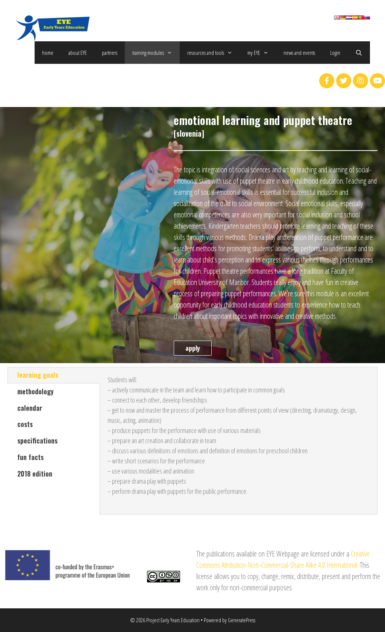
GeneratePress (241, 620)
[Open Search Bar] (359, 52)
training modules (148, 52)
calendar (29, 408)
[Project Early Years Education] (52, 27)
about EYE (77, 52)
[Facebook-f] (326, 80)
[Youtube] (377, 80)
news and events (299, 52)
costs (25, 424)
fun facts (30, 457)
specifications (37, 440)
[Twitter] (343, 80)
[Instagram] (360, 80)
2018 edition (34, 473)
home (47, 52)
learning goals (37, 375)
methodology (35, 391)
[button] (193, 348)
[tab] (54, 375)
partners (109, 52)
